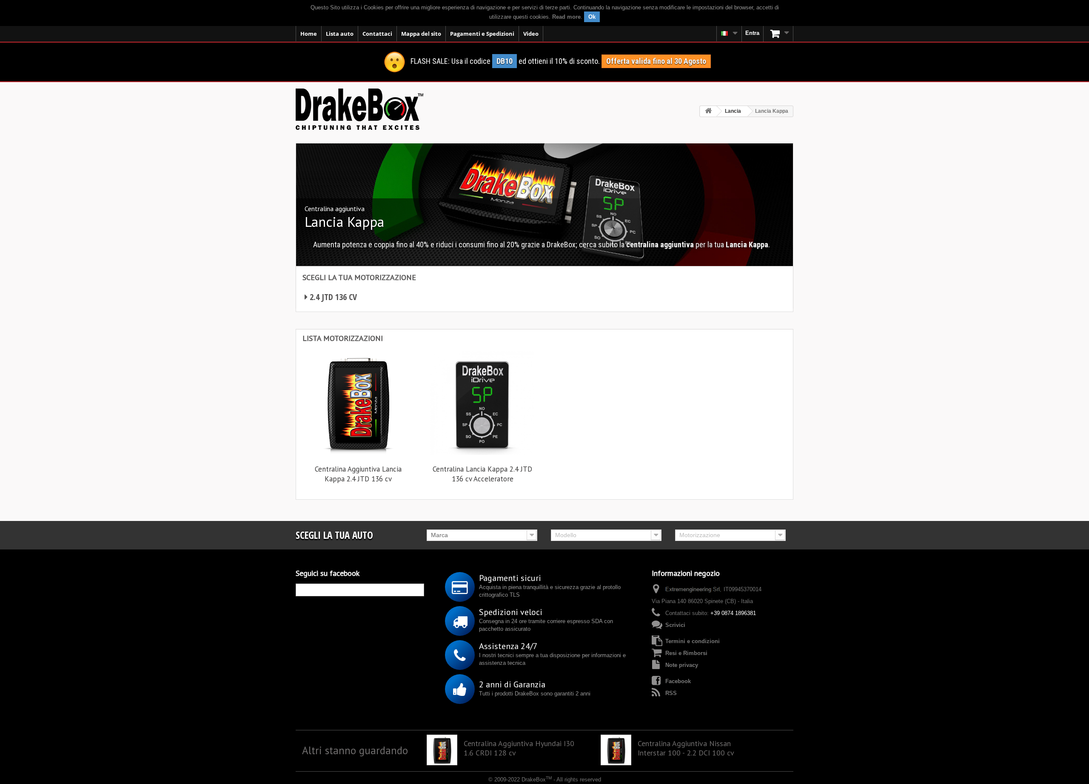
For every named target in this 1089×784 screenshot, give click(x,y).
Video (531, 33)
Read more (566, 17)
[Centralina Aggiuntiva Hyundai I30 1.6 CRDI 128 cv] (442, 750)
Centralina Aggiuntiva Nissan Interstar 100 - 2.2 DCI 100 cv (686, 748)
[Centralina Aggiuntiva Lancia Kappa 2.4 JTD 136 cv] (358, 403)
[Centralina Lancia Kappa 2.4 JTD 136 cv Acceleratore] (482, 403)
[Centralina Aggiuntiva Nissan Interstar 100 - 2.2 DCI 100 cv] (616, 750)
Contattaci (377, 33)
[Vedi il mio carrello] (778, 33)
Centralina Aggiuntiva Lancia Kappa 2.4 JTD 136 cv (358, 474)
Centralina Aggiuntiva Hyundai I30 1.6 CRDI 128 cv (519, 748)
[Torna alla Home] (708, 111)
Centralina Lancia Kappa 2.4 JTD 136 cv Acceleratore (482, 474)
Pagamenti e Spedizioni (482, 33)
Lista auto (339, 33)
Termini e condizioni (692, 641)
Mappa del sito (421, 33)
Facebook (678, 681)
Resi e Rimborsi (686, 653)
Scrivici (675, 625)
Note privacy (681, 665)
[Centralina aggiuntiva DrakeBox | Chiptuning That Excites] (359, 109)
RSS (671, 693)
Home (308, 33)
